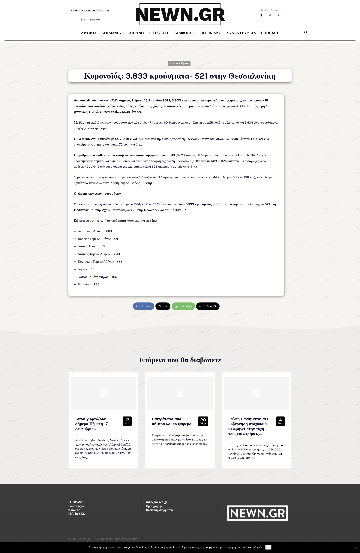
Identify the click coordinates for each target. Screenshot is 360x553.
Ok (268, 547)
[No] (355, 547)
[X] (278, 15)
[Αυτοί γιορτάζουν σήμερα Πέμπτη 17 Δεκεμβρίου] (103, 393)
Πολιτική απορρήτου (159, 510)
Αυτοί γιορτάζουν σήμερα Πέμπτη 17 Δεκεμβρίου (91, 423)
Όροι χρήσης (154, 506)
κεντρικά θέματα (179, 63)
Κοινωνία (74, 510)
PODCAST (75, 502)
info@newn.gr (156, 502)
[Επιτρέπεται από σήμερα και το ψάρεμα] (180, 393)
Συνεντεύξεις (76, 506)
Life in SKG (76, 514)
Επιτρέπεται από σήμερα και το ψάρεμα (171, 421)
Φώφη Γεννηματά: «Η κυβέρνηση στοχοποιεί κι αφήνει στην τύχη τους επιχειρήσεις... (248, 426)
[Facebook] (261, 15)
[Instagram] (270, 15)
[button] (306, 32)
